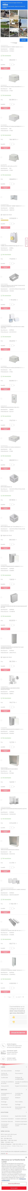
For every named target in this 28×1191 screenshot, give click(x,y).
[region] (14, 1173)
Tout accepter (14, 1188)
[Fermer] (26, 1157)
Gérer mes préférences (14, 1183)
